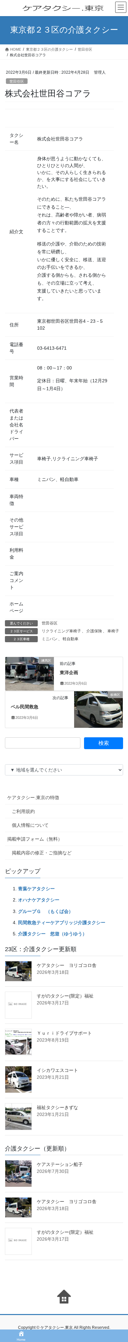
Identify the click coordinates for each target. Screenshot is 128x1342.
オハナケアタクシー (38, 899)
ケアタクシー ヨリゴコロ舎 (66, 965)
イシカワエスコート (57, 1070)
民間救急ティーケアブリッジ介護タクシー (61, 922)
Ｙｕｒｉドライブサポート (64, 1033)
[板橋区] (98, 709)
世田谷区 (17, 81)
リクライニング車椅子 (61, 631)
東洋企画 (69, 672)
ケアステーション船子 (60, 1164)
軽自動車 (70, 639)
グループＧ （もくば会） (45, 911)
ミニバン (49, 639)
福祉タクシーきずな (57, 1107)
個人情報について (30, 825)
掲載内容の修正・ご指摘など (42, 852)
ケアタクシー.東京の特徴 (33, 797)
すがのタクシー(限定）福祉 (65, 996)
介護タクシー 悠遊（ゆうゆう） (52, 933)
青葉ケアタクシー (36, 888)
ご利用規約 (23, 811)
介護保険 (94, 631)
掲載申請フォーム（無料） (34, 839)
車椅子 (113, 631)
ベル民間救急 (24, 706)
